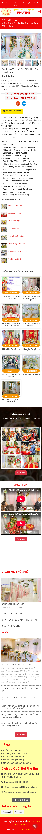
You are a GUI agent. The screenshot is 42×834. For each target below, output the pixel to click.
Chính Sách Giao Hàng (12, 614)
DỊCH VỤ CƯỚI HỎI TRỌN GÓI (16, 665)
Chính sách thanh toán (13, 756)
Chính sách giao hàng (13, 760)
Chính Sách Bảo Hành (11, 626)
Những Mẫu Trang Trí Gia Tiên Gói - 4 (31, 350)
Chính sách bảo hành (13, 750)
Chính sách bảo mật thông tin (17, 763)
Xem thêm (21, 473)
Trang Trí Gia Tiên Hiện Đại (31, 374)
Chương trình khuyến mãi (15, 753)
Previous (5, 47)
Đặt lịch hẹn (22, 800)
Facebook (7, 812)
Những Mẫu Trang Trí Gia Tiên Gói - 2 (31, 324)
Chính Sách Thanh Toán (12, 604)
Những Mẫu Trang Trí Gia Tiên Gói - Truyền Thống (11, 324)
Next (37, 47)
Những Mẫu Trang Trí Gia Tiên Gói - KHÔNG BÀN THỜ (31, 298)
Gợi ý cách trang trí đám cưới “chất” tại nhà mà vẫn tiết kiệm (19, 715)
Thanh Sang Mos (27, 829)
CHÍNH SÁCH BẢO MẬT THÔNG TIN (19, 620)
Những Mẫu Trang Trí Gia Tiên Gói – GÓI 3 (11, 350)
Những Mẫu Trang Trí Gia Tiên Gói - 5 (11, 401)
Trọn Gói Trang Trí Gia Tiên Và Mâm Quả (11, 297)
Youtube (18, 812)
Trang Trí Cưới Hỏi (14, 20)
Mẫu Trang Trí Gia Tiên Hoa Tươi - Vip (11, 375)
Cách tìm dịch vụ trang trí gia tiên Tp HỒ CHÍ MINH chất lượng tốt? (20, 707)
